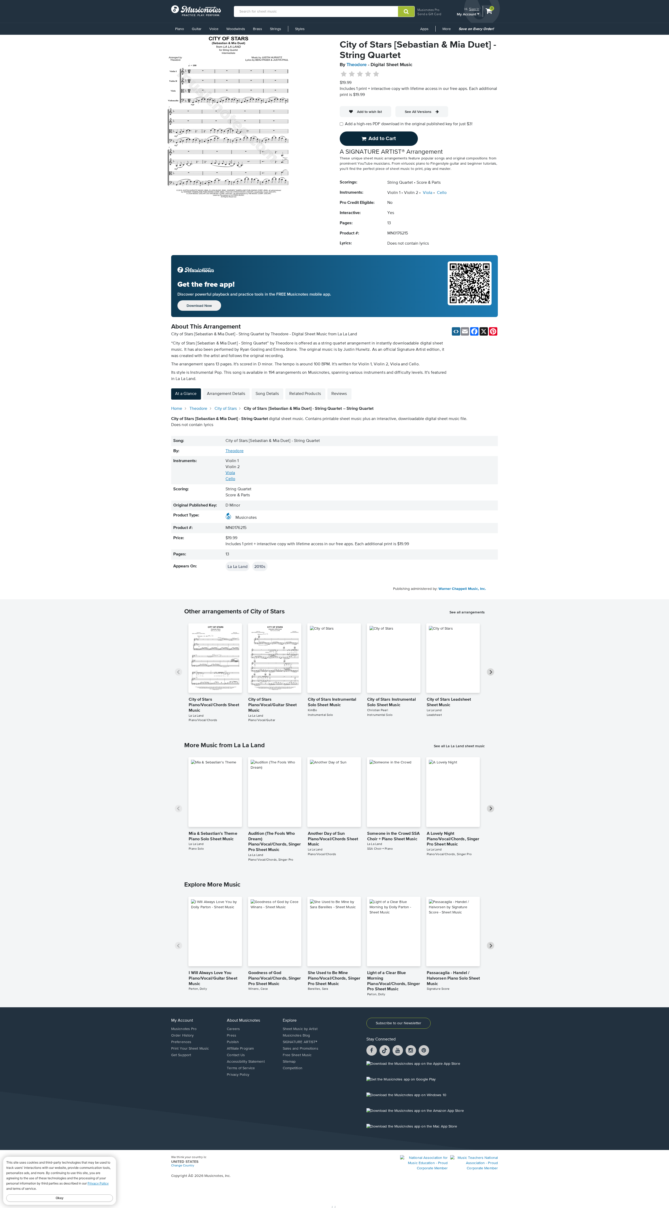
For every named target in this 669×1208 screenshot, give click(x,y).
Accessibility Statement (245, 1061)
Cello (442, 193)
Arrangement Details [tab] (226, 394)
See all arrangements (467, 612)
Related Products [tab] (305, 394)
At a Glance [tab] (186, 394)
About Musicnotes (243, 1021)
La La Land (237, 566)
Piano (179, 29)
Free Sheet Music (297, 1055)
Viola (427, 193)
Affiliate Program (240, 1048)
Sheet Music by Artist (300, 1029)
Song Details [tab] (267, 394)
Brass (257, 29)
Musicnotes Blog (296, 1035)
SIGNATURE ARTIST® (300, 1042)
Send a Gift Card (429, 14)
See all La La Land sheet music (459, 746)
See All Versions (418, 112)
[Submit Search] (406, 11)
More (448, 31)
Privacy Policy (238, 1075)
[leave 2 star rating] (352, 74)
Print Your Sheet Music (190, 1048)
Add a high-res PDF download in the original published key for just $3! (408, 124)
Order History (182, 1035)
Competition (292, 1068)
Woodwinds (235, 29)
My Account (467, 14)
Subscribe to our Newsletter (398, 1023)
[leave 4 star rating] (368, 74)
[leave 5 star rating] (376, 74)
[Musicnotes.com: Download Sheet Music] (196, 11)
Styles (300, 29)
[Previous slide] (178, 672)
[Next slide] (490, 672)
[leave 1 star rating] (344, 74)
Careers (233, 1029)
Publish (233, 1042)
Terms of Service (241, 1068)
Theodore (357, 64)
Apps (424, 29)
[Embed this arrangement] (456, 331)
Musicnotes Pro (428, 9)
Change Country (182, 1165)
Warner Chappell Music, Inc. (462, 589)
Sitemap (289, 1061)
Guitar (196, 29)
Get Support (181, 1055)
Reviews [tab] (339, 394)
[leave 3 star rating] (360, 74)
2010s (260, 566)
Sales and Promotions (300, 1048)
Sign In (474, 9)
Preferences (181, 1042)
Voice (213, 29)
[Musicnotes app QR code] (470, 286)
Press (231, 1035)
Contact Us (236, 1055)
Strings (275, 29)
